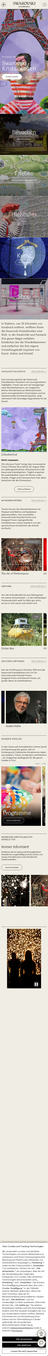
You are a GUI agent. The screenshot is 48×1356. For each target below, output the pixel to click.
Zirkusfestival (35, 76)
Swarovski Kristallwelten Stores (24, 303)
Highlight (39, 411)
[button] (38, 763)
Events (24, 221)
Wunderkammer (32, 542)
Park (36, 617)
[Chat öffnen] (41, 1343)
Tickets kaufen (11, 76)
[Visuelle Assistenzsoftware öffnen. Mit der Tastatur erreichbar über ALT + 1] (41, 1334)
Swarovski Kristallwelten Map (24, 180)
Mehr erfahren (24, 489)
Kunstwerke (24, 262)
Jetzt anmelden (12, 867)
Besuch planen (24, 139)
